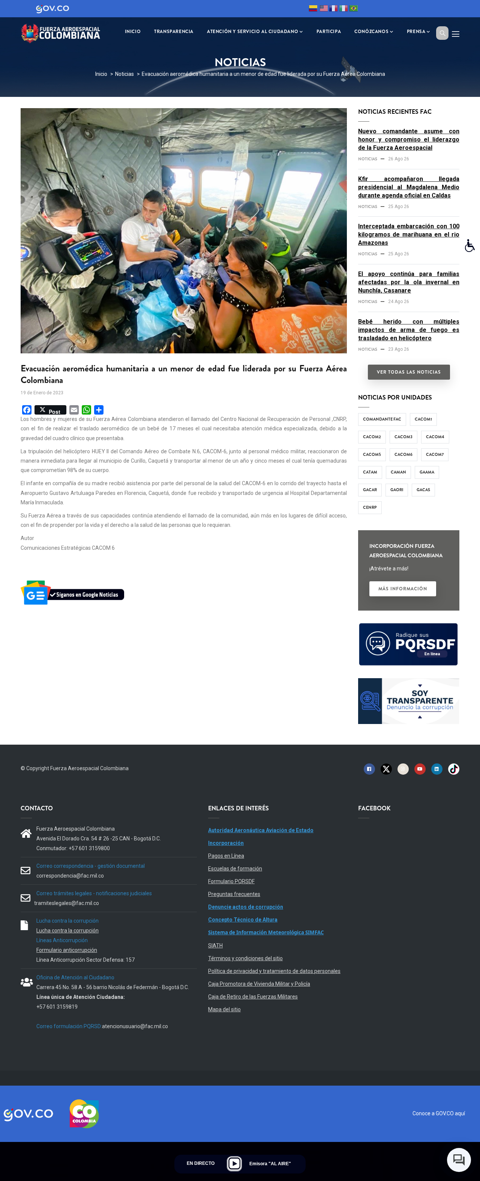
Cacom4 (435, 437)
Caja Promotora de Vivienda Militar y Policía (259, 984)
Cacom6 (403, 454)
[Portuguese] (353, 9)
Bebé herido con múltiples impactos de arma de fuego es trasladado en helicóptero (408, 330)
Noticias (124, 74)
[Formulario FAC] (408, 626)
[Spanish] (313, 9)
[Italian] (343, 9)
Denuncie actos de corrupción (245, 907)
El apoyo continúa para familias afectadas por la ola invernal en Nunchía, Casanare (408, 282)
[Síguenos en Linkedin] (436, 769)
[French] (333, 9)
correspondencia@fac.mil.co (70, 876)
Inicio (101, 74)
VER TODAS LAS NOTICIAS (409, 372)
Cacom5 (372, 454)
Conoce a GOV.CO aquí (438, 1113)
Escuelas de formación (235, 869)
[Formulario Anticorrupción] (408, 683)
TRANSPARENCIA (174, 31)
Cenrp (370, 507)
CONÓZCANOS (371, 31)
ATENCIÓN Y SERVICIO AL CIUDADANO (252, 31)
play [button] (234, 1163)
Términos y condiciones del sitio (245, 958)
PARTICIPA (328, 31)
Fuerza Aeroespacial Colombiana (89, 768)
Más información (402, 588)
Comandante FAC (382, 419)
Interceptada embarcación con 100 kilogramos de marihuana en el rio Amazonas (408, 234)
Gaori (396, 490)
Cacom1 (423, 419)
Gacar (370, 490)
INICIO (133, 31)
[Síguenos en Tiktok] (453, 769)
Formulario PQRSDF (231, 881)
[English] (323, 9)
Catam (370, 472)
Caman (398, 472)
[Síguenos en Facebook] (369, 769)
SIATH (215, 946)
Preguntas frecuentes (234, 894)
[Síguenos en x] (386, 769)
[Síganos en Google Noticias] (74, 582)
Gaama (427, 472)
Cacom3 (403, 437)
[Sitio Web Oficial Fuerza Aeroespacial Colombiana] (66, 32)
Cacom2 (372, 437)
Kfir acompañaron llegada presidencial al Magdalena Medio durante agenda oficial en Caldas (408, 187)
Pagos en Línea (226, 856)
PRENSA (416, 31)
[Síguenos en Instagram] (403, 769)
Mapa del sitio (224, 1009)
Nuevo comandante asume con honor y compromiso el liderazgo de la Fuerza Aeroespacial (408, 139)
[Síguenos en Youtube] (420, 769)
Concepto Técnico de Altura (243, 920)
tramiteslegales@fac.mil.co (66, 903)
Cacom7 (435, 454)
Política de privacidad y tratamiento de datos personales (274, 971)
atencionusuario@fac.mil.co (135, 1026)
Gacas (423, 490)
